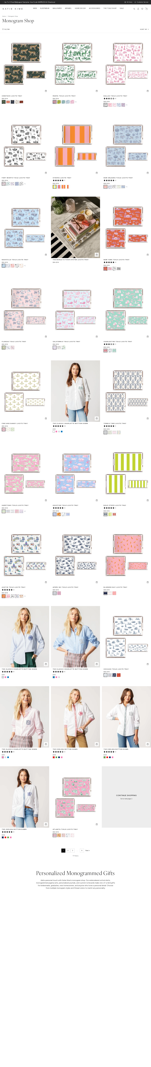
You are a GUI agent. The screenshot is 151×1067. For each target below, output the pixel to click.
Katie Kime (13, 9)
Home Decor (80, 8)
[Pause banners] (3, 2)
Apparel (68, 8)
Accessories (94, 8)
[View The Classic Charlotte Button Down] (56, 432)
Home (4, 16)
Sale (122, 8)
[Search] (134, 9)
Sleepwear (44, 8)
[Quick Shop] (46, 91)
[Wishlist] (142, 9)
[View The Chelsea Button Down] (56, 757)
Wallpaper (57, 8)
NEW (35, 8)
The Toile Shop (110, 8)
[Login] (138, 9)
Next (86, 850)
